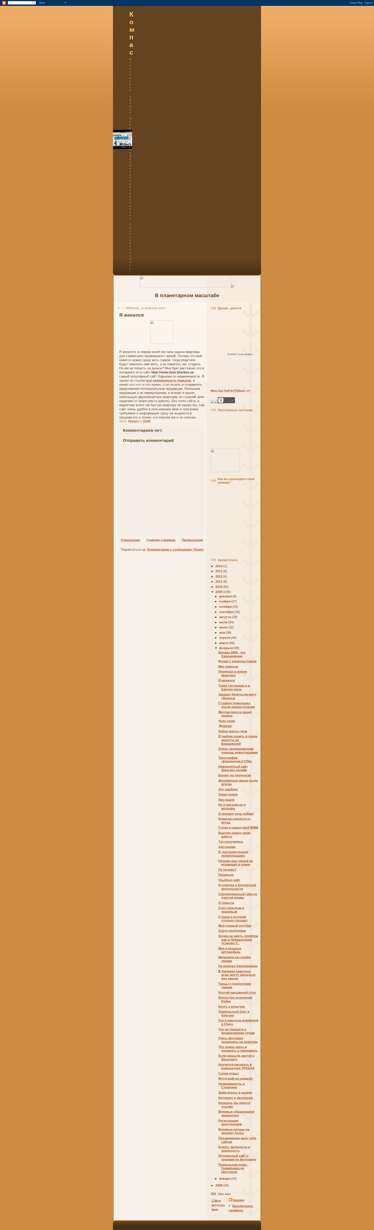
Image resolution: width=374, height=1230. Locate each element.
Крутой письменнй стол (237, 992)
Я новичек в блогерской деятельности (237, 887)
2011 (219, 581)
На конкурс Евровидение (238, 966)
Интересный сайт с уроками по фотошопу (237, 1157)
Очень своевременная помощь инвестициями (238, 750)
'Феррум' (225, 726)
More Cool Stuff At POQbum (228, 390)
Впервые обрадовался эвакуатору (236, 1113)
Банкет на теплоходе (234, 775)
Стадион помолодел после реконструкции (236, 705)
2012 (219, 576)
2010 (219, 586)
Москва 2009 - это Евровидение (231, 654)
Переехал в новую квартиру (232, 673)
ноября (225, 601)
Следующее (130, 540)
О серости (226, 903)
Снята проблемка (232, 930)
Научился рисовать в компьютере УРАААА (236, 1066)
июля (223, 622)
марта (224, 643)
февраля (226, 648)
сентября (226, 612)
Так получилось (230, 841)
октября (225, 606)
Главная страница (160, 540)
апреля (225, 637)
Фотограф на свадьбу (235, 1078)
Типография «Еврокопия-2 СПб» (235, 759)
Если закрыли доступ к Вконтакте (236, 1057)
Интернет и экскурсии (235, 1098)
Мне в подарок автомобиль (229, 950)
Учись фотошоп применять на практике (238, 1040)
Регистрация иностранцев (230, 1122)
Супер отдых (228, 1073)
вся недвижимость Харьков (168, 380)
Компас (131, 33)
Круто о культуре (231, 1006)
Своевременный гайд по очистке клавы (237, 895)
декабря (226, 596)
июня (223, 627)
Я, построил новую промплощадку (233, 853)
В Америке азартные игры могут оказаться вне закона (236, 975)
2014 (219, 566)
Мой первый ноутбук (234, 925)
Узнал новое (228, 794)
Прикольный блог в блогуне (233, 1013)
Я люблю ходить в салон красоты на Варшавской (238, 740)
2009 (219, 592)
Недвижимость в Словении (231, 1085)
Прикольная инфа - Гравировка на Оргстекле (233, 1168)
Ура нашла (226, 799)
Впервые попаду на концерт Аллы (233, 1131)
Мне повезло (228, 666)
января (225, 1178)
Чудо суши (226, 721)
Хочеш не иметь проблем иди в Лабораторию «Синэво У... (238, 939)
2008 (219, 1185)
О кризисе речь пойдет (236, 813)
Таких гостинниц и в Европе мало (234, 687)
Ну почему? (227, 869)
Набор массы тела (232, 731)
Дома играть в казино (235, 1092)
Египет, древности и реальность (234, 1148)
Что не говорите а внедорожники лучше (236, 1031)
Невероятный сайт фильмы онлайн (233, 768)
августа (225, 617)
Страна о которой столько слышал (232, 918)
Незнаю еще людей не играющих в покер (235, 862)
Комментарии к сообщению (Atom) (175, 549)
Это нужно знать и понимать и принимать (238, 1048)
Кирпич (238, 1200)
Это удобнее (228, 789)
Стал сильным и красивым (231, 909)
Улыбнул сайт (229, 880)
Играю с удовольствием (237, 661)
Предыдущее (192, 540)
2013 (219, 571)
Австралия (226, 847)
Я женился (226, 680)
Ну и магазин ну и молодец (232, 806)
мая (222, 632)
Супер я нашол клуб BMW (238, 827)
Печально (226, 874)
